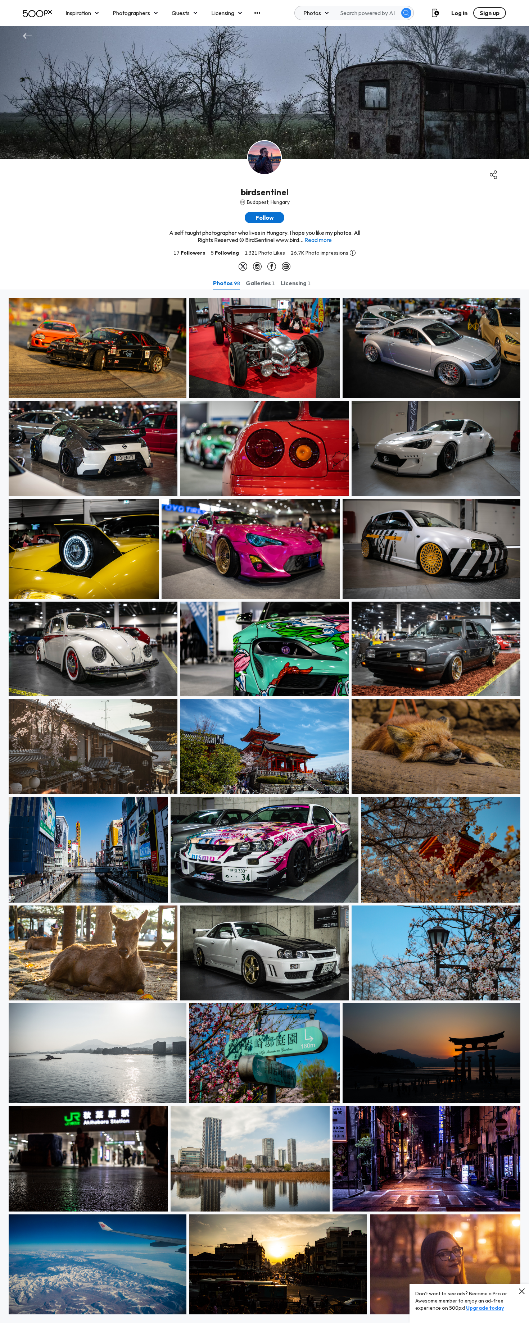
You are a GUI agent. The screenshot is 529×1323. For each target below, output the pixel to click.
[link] (97, 348)
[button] (406, 13)
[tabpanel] (264, 806)
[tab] (226, 283)
